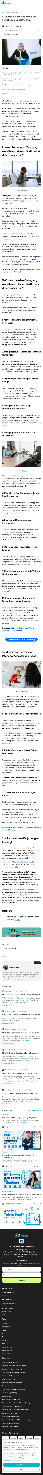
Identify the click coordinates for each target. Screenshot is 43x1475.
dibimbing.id (7, 864)
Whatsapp (23, 892)
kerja (4, 103)
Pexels (24, 191)
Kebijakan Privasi (12, 1460)
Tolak (21, 1469)
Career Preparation (27, 862)
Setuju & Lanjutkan (21, 1465)
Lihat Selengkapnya (35, 1110)
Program (16, 862)
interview (33, 101)
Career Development (12, 12)
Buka (17, 919)
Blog (3, 12)
